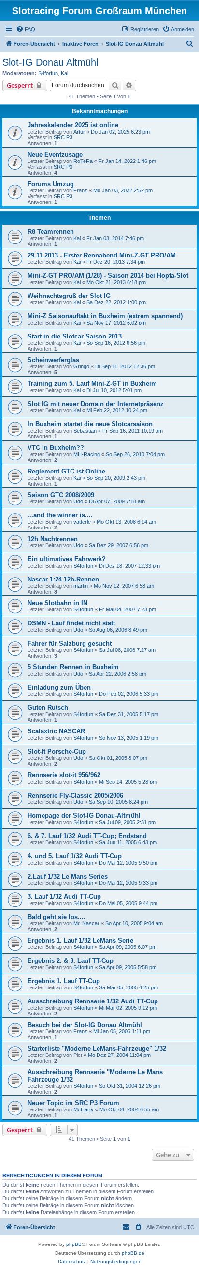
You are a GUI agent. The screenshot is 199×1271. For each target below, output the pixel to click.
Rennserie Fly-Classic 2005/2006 (75, 795)
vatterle (82, 522)
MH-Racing (86, 454)
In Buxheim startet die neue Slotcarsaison (90, 424)
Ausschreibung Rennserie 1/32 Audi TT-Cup (93, 1001)
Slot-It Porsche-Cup (57, 751)
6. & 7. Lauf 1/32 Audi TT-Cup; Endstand (87, 835)
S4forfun (48, 73)
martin (80, 586)
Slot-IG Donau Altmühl (50, 62)
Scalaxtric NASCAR (56, 731)
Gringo (81, 366)
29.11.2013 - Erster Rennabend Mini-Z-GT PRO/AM (102, 255)
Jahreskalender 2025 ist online (73, 125)
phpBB (74, 1244)
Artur (79, 132)
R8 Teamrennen (51, 231)
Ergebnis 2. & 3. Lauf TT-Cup (71, 960)
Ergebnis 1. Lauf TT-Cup (64, 981)
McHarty (83, 1109)
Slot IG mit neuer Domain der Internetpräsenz (96, 403)
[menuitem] (25, 29)
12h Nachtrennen (53, 538)
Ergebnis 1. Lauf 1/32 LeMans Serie (80, 940)
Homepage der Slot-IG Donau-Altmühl (84, 815)
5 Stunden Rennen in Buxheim (73, 667)
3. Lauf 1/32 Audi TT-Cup (64, 896)
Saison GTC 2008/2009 (61, 495)
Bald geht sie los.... (56, 916)
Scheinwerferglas (53, 360)
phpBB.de (133, 1253)
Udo (78, 501)
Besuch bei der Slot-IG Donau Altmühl (85, 1024)
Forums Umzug (51, 184)
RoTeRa (83, 161)
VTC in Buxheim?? (56, 447)
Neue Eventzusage (55, 154)
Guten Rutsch (48, 707)
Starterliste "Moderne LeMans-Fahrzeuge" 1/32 (97, 1048)
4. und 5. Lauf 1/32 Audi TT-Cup (75, 856)
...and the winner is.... (60, 515)
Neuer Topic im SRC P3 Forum (73, 1103)
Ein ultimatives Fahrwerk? (67, 559)
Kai (64, 73)
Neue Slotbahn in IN (57, 603)
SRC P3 (63, 137)
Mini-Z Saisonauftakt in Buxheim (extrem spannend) (105, 316)
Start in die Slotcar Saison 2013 (75, 336)
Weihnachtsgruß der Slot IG (69, 295)
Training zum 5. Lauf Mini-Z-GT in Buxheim (92, 383)
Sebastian (85, 430)
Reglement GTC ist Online (66, 471)
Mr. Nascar (86, 923)
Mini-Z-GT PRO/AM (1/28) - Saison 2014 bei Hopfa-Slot (108, 275)
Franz (80, 190)
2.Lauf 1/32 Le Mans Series (68, 876)
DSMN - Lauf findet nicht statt (71, 623)
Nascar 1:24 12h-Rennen (63, 579)
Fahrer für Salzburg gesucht (70, 643)
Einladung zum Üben (59, 687)
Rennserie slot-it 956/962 (64, 775)
